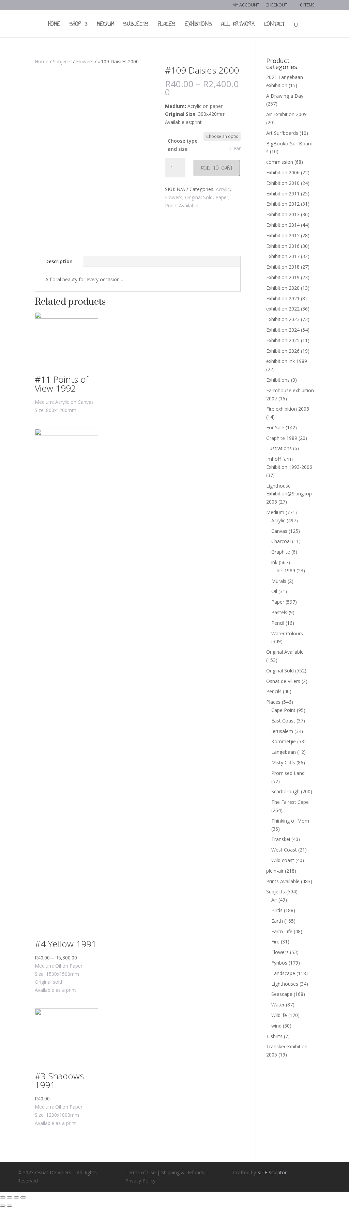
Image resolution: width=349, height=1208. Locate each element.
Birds (277, 910)
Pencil (277, 623)
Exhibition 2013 (283, 214)
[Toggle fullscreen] (16, 1197)
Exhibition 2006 (283, 172)
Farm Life (281, 931)
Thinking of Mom (290, 820)
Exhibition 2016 (283, 246)
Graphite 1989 (281, 438)
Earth (277, 921)
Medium (105, 25)
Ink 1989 (285, 570)
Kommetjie (283, 741)
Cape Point (283, 710)
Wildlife (279, 1015)
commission (279, 162)
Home (54, 25)
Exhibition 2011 (283, 193)
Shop (75, 25)
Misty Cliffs (283, 762)
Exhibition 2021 (283, 298)
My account (245, 5)
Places (167, 25)
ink (274, 562)
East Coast (283, 720)
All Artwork (238, 25)
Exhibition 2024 (283, 330)
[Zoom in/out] (23, 1197)
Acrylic (223, 189)
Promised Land (288, 773)
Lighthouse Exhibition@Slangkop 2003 (289, 493)
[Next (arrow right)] (9, 1206)
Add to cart (217, 168)
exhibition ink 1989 (286, 361)
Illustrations (279, 448)
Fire (275, 941)
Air (274, 899)
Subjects (136, 25)
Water (278, 1004)
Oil (274, 591)
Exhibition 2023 (283, 319)
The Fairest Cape (290, 802)
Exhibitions (198, 25)
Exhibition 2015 (283, 235)
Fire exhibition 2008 (287, 409)
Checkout (276, 5)
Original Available (285, 652)
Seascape (281, 994)
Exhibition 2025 (283, 340)
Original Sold (199, 197)
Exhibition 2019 (283, 277)
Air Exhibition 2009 (286, 114)
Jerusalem (282, 731)
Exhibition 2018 (283, 267)
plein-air (275, 871)
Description (59, 261)
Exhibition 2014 (283, 225)
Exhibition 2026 (283, 351)
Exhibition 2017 (283, 256)
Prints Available (181, 205)
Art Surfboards (282, 133)
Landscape (283, 973)
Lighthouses (284, 984)
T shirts (274, 1036)
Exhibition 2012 (283, 204)
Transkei (280, 839)
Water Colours (287, 633)
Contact (274, 25)
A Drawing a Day (284, 96)
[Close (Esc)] (2, 1197)
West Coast (284, 849)
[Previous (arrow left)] (2, 1206)
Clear (235, 148)
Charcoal (281, 541)
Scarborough (285, 791)
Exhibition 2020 (283, 288)
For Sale (275, 427)
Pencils (274, 691)
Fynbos (279, 962)
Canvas (279, 531)
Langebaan (283, 752)
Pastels (279, 612)
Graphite (280, 552)
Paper (221, 197)
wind (276, 1025)
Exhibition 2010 (283, 183)
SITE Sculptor (272, 1172)
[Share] (9, 1197)
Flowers (84, 61)
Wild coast (282, 860)
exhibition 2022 (283, 308)
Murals (278, 581)
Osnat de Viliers (283, 681)
